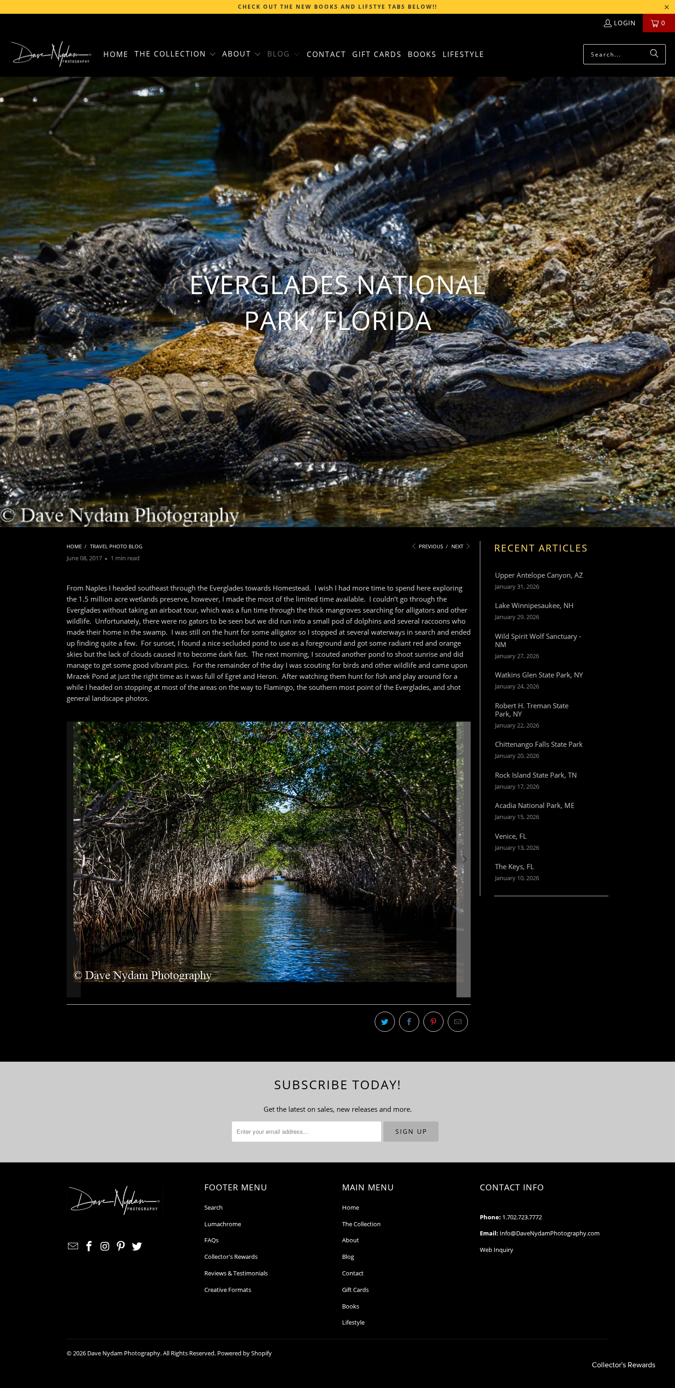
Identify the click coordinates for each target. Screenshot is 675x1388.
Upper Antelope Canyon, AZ (539, 575)
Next (458, 546)
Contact (353, 1273)
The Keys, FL (514, 866)
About (350, 1240)
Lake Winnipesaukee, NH (534, 605)
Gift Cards (355, 1290)
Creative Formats (227, 1290)
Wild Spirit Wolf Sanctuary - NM (538, 640)
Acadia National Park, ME (534, 805)
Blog (348, 1256)
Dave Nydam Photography (123, 1353)
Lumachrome (222, 1224)
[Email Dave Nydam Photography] (73, 1246)
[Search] (654, 54)
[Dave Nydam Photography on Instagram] (105, 1246)
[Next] (463, 859)
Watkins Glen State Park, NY (539, 675)
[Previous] (73, 859)
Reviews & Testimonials (236, 1273)
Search (213, 1207)
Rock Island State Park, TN (536, 775)
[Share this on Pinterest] (433, 1022)
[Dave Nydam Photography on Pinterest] (121, 1246)
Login (625, 22)
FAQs (211, 1240)
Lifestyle (353, 1322)
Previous (430, 546)
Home (350, 1207)
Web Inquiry (496, 1250)
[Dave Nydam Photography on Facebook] (89, 1246)
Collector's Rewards (231, 1256)
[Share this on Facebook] (409, 1022)
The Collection (361, 1224)
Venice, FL (511, 836)
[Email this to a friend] (458, 1022)
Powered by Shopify (244, 1353)
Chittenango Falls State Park (539, 744)
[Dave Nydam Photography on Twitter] (137, 1246)
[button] (175, 54)
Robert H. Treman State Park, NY (531, 709)
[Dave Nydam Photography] (51, 54)
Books (350, 1306)
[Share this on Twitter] (385, 1022)
